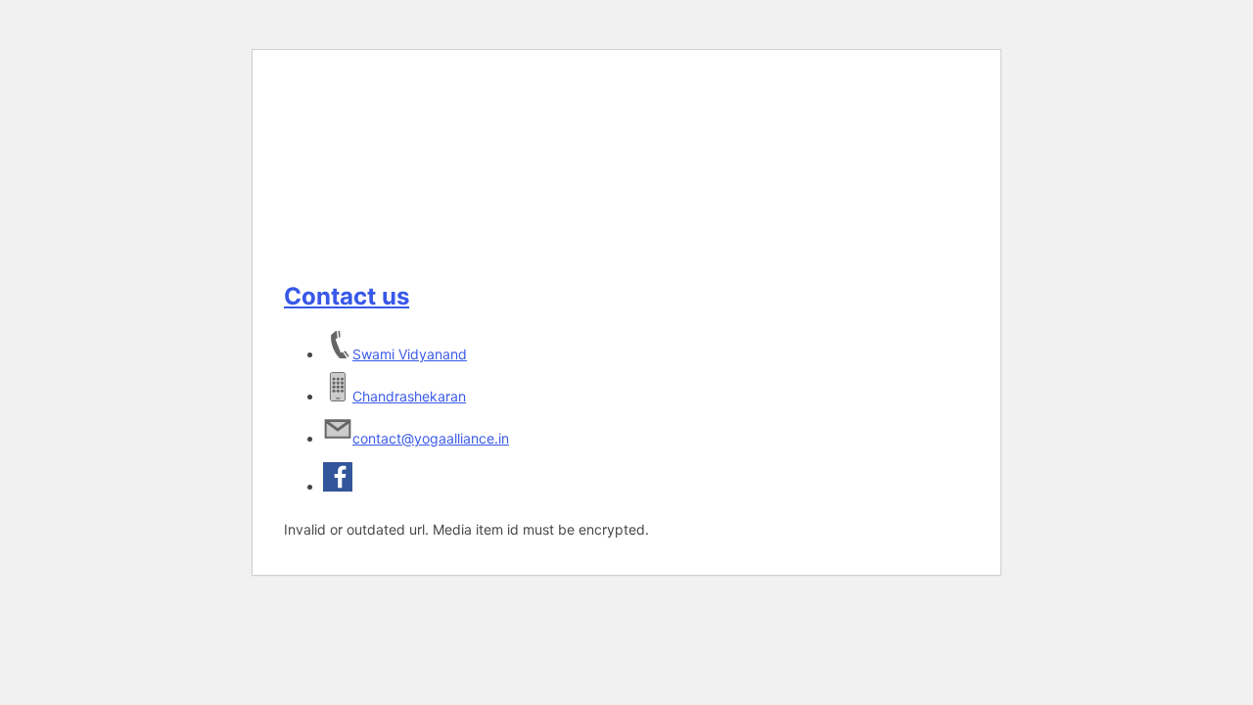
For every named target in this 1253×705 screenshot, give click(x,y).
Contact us (346, 296)
